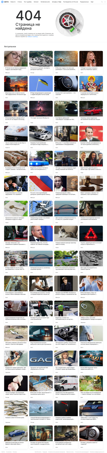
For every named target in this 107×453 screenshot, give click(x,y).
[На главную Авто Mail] (6, 2)
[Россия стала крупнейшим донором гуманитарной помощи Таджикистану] (41, 187)
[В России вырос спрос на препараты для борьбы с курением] (91, 287)
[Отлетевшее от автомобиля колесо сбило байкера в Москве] (16, 287)
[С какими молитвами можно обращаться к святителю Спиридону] (91, 87)
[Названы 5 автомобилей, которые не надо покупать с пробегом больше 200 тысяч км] (41, 137)
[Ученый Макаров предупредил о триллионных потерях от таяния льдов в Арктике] (41, 412)
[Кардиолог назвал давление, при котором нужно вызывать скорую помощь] (16, 362)
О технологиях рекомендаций (82, 451)
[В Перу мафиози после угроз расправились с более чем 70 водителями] (16, 262)
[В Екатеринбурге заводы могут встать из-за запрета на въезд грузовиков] (16, 112)
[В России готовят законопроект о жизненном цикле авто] (41, 387)
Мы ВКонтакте (38, 451)
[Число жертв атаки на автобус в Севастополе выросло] (16, 137)
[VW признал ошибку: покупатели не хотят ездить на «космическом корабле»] (66, 337)
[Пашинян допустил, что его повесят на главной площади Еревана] (41, 237)
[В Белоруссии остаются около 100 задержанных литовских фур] (16, 87)
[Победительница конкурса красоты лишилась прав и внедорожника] (91, 62)
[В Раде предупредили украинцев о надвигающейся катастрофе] (41, 87)
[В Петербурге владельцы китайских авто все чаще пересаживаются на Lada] (66, 437)
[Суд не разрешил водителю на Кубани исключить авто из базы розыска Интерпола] (16, 312)
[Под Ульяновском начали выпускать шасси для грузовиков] (41, 337)
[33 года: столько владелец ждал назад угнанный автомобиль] (66, 162)
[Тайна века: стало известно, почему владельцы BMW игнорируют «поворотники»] (91, 412)
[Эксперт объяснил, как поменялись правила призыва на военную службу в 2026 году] (16, 237)
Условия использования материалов (56, 451)
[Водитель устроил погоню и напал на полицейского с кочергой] (41, 162)
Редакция (45, 451)
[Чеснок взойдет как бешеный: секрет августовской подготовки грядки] (16, 387)
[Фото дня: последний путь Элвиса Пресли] (91, 262)
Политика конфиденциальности (97, 451)
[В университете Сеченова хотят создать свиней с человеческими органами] (16, 162)
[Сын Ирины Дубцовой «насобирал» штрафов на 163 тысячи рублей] (66, 112)
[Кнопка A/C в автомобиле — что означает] (66, 87)
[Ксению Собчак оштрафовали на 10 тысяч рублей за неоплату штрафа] (91, 137)
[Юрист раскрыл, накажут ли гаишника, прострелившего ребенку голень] (91, 187)
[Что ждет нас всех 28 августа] (41, 112)
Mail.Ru (3, 451)
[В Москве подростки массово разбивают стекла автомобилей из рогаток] (66, 62)
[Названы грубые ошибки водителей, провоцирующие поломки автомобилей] (66, 412)
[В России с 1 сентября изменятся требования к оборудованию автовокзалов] (66, 137)
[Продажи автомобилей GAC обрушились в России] (41, 362)
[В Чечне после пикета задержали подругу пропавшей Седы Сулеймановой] (16, 62)
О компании (9, 451)
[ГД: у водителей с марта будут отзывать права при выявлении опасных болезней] (66, 362)
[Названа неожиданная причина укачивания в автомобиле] (91, 212)
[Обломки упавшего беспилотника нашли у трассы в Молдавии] (16, 337)
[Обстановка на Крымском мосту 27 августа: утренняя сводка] (66, 212)
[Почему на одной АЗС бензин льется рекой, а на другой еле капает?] (41, 437)
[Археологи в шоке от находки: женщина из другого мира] (16, 212)
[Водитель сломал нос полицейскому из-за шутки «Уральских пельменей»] (66, 312)
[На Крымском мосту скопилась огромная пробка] (41, 262)
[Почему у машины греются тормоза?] (91, 437)
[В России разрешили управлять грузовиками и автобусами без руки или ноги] (66, 262)
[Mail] (2, 2)
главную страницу (32, 36)
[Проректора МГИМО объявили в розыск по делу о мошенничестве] (66, 287)
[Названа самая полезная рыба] (16, 412)
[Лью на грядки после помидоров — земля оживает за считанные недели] (91, 387)
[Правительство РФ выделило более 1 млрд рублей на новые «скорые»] (66, 387)
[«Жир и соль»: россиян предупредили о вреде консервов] (91, 312)
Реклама (15, 451)
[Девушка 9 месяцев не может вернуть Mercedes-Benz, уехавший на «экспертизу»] (16, 437)
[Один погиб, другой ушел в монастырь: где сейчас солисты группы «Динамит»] (91, 162)
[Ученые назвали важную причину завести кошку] (66, 237)
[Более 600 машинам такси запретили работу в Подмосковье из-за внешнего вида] (91, 362)
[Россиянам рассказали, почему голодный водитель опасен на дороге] (41, 287)
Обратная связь (70, 451)
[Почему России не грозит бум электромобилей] (41, 312)
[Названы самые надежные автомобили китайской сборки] (91, 112)
